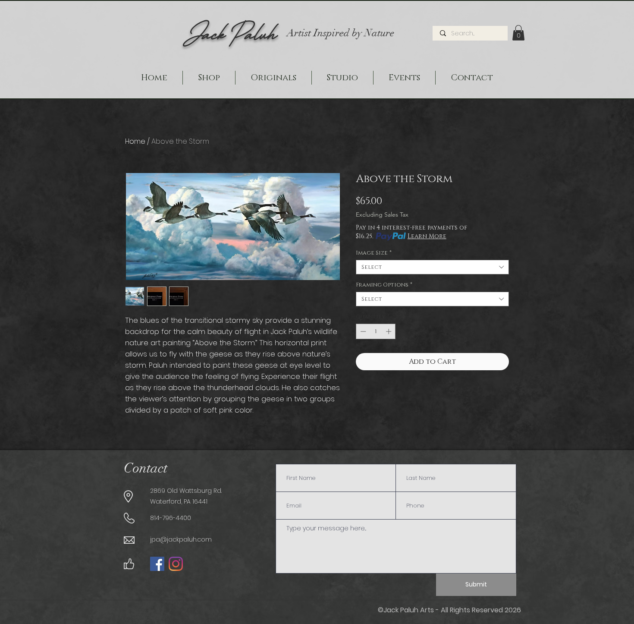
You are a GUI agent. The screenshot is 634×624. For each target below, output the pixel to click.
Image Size (374, 252)
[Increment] (389, 331)
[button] (518, 33)
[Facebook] (157, 564)
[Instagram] (176, 564)
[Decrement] (362, 331)
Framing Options (384, 284)
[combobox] (432, 267)
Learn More (427, 236)
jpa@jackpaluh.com (181, 539)
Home (135, 141)
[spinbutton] (375, 331)
